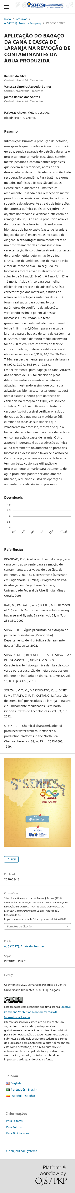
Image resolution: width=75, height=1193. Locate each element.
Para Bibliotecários (17, 1133)
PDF (13, 859)
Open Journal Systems (21, 1151)
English (16, 1083)
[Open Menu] (7, 7)
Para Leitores (14, 1121)
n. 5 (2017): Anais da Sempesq (22, 23)
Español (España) (23, 1096)
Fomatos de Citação (19, 926)
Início (7, 19)
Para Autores (14, 1127)
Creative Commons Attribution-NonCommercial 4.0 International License (37, 1012)
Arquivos (21, 19)
